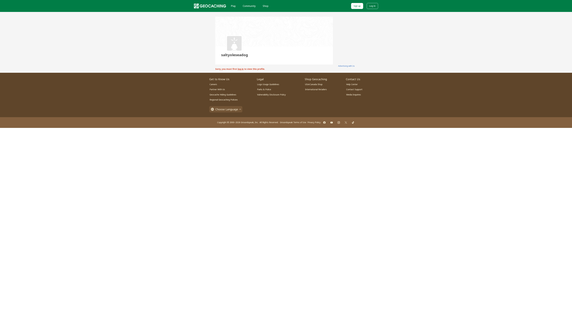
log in (241, 69)
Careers (213, 84)
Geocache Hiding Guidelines (223, 94)
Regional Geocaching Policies (224, 99)
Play (233, 6)
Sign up (357, 5)
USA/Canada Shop (313, 84)
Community (249, 6)
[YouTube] (331, 122)
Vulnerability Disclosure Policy (271, 94)
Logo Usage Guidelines (268, 84)
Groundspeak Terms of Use (293, 122)
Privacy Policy (314, 122)
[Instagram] (339, 122)
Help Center (352, 84)
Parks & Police (264, 89)
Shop (265, 6)
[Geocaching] (210, 6)
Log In (372, 5)
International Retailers (316, 89)
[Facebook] (324, 122)
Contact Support (354, 89)
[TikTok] (353, 122)
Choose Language (226, 109)
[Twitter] (346, 122)
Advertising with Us (346, 66)
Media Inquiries (353, 94)
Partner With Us (217, 89)
